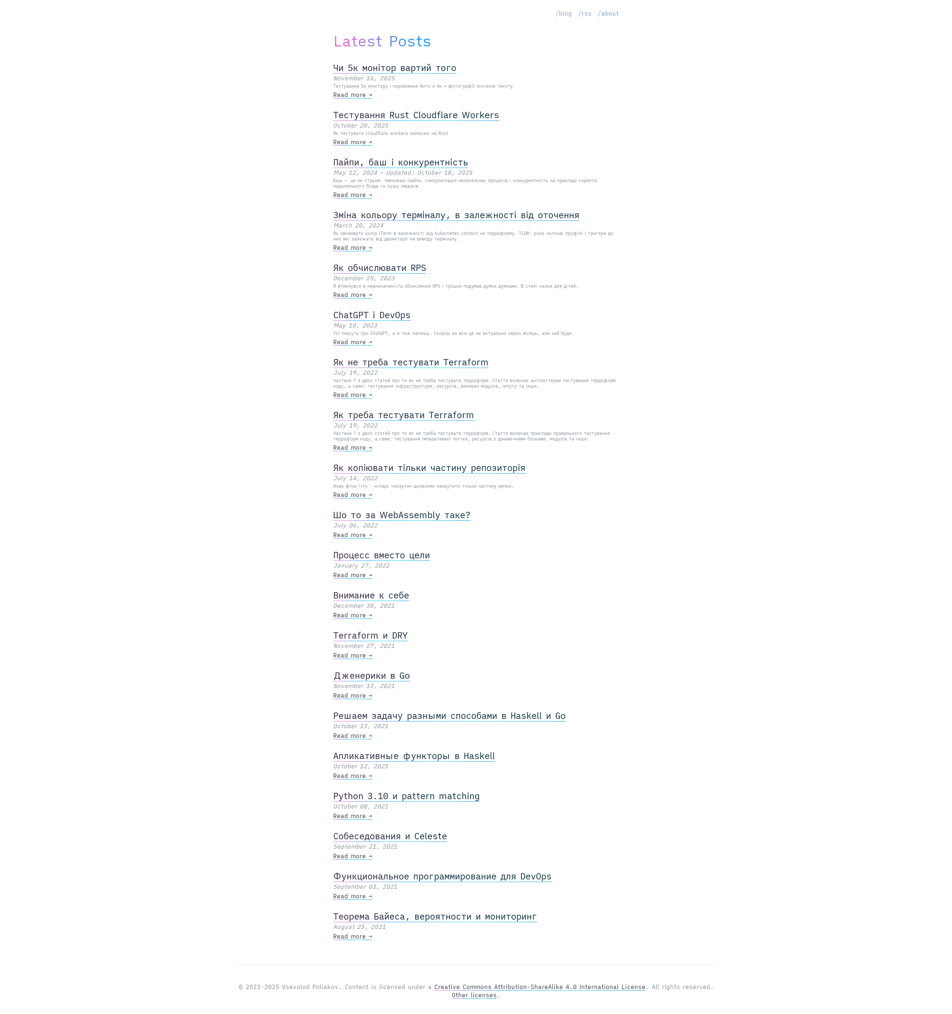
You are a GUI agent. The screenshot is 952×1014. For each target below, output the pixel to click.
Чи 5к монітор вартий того (394, 68)
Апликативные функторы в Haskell (414, 756)
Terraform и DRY (370, 635)
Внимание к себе (371, 595)
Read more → (352, 95)
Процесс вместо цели (381, 555)
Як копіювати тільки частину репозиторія (429, 468)
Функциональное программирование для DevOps (442, 876)
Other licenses (474, 995)
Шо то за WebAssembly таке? (401, 515)
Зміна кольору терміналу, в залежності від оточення (456, 215)
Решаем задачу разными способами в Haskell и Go (449, 715)
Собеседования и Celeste (390, 836)
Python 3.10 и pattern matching (406, 796)
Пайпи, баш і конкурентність (400, 162)
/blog (563, 13)
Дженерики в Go (371, 675)
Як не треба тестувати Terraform (411, 362)
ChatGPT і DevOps (372, 315)
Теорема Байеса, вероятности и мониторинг (435, 916)
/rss (585, 13)
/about (608, 13)
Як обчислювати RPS (379, 268)
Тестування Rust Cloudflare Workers (416, 115)
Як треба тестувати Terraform (403, 415)
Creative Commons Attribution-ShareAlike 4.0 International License (540, 987)
